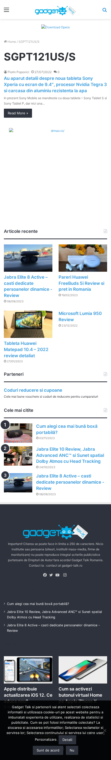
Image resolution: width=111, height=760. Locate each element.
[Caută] (104, 11)
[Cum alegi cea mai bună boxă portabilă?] (18, 433)
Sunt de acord (48, 750)
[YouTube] (59, 575)
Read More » (18, 113)
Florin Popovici (18, 72)
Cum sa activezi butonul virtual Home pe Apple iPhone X (80, 695)
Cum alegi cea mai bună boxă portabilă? (38, 604)
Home (11, 42)
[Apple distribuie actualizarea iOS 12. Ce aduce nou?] (28, 670)
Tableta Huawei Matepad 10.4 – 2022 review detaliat (26, 349)
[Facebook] (46, 575)
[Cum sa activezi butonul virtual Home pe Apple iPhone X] (83, 670)
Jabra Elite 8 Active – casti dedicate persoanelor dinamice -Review (70, 482)
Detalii (67, 740)
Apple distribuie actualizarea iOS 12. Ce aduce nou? (28, 695)
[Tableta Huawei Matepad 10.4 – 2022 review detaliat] (28, 324)
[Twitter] (52, 575)
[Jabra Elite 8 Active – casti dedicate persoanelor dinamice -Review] (28, 258)
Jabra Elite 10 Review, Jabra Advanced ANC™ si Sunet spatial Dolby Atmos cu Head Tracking (70, 455)
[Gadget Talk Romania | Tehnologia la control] (55, 9)
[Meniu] (6, 11)
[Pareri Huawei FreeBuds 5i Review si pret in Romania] (83, 258)
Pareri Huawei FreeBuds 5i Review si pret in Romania (81, 283)
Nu (72, 750)
